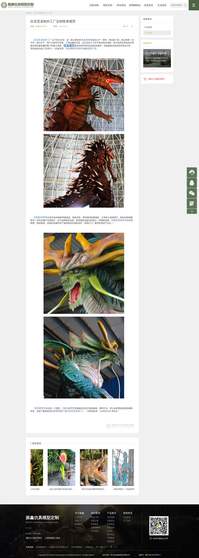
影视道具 (94, 524)
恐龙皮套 (110, 528)
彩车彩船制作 (76, 547)
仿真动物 (94, 5)
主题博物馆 (95, 528)
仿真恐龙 (148, 5)
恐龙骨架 (110, 541)
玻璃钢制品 (135, 5)
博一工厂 (114, 547)
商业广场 (94, 517)
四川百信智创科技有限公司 (120, 555)
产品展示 (111, 513)
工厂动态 (49, 13)
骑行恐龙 (110, 534)
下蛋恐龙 (110, 538)
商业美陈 (121, 5)
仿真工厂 (78, 521)
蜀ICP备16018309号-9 (152, 555)
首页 (35, 13)
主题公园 (94, 521)
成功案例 (95, 513)
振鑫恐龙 (89, 547)
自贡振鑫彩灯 (41, 547)
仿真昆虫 (110, 521)
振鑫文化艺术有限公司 (59, 547)
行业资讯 (127, 517)
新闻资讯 (41, 13)
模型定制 (107, 5)
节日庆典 (94, 531)
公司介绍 (78, 517)
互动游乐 (162, 5)
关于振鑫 (79, 513)
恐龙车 (110, 531)
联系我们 (78, 524)
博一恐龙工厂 (101, 547)
